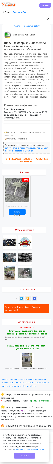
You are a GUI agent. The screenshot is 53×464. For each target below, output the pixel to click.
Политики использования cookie (29, 449)
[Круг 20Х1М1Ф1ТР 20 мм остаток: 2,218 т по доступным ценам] (24, 257)
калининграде (18, 148)
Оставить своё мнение (18, 138)
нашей (6, 386)
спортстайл (19, 150)
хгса (9, 378)
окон (24, 382)
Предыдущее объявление (20, 158)
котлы (5, 382)
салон (42, 378)
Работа (16, 26)
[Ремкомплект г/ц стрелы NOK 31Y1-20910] (24, 242)
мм (37, 378)
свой (13, 386)
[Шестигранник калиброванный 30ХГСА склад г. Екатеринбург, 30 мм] (9, 272)
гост (4, 378)
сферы (25, 386)
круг (14, 378)
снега (27, 378)
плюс (28, 148)
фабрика (9, 150)
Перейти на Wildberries (40, 400)
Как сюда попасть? (26, 327)
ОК (28, 298)
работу (8, 148)
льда (20, 378)
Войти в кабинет (21, 12)
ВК (34, 298)
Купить (17, 212)
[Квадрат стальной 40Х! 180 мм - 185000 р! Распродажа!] (9, 257)
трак (18, 386)
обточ (18, 382)
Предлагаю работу (31, 26)
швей (33, 148)
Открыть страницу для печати (21, 132)
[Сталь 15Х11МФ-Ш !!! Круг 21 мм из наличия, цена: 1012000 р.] (9, 242)
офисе (32, 386)
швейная (29, 150)
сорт (38, 382)
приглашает (42, 148)
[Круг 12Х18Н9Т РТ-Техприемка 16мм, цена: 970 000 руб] (24, 272)
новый (31, 382)
